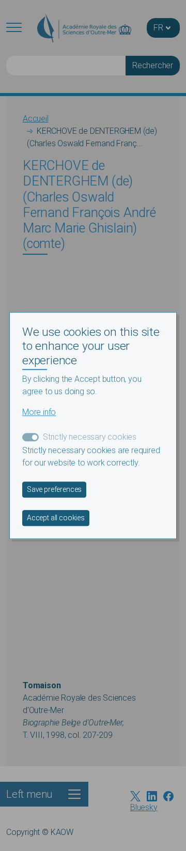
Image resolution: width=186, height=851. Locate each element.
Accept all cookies (56, 518)
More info (39, 412)
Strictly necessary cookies (89, 437)
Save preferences (54, 489)
